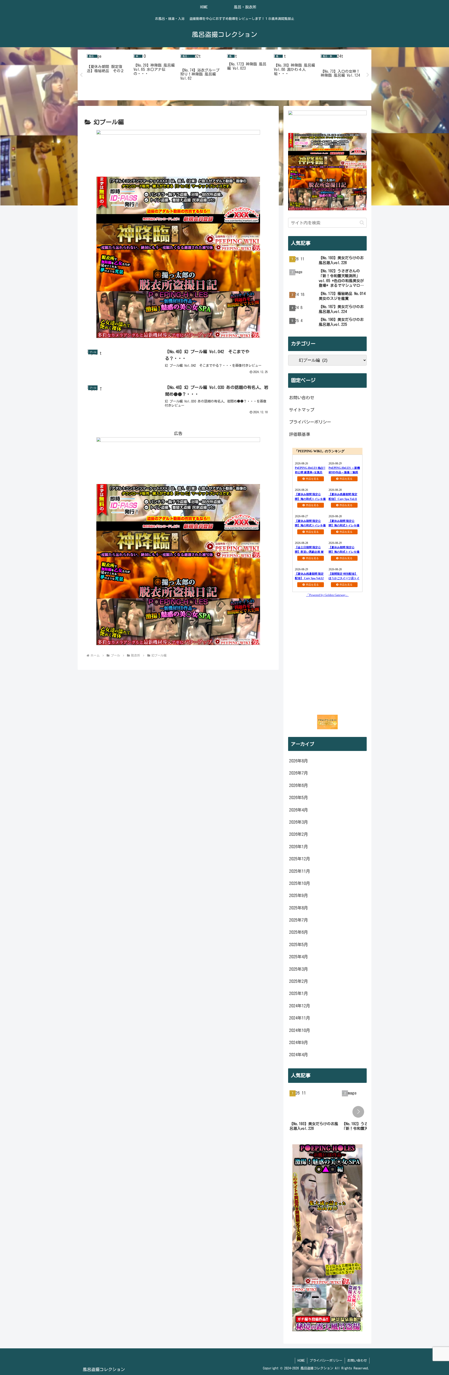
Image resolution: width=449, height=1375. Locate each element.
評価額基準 (299, 434)
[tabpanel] (108, 74)
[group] (314, 1112)
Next (368, 75)
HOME (301, 1360)
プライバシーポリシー (310, 422)
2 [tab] (224, 103)
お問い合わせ (301, 397)
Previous (81, 75)
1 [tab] (217, 103)
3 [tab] (231, 103)
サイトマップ (301, 410)
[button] (362, 222)
